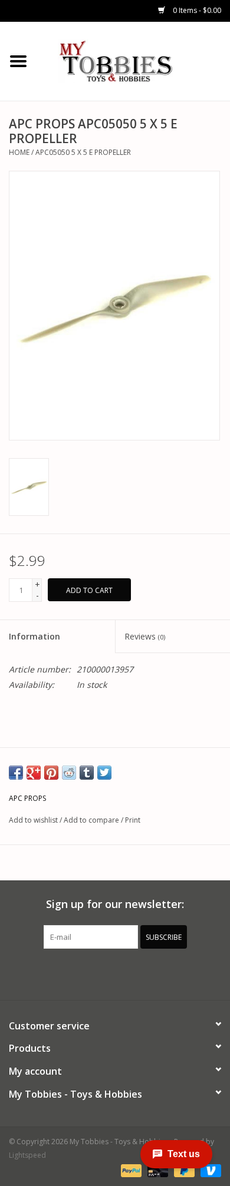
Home (19, 152)
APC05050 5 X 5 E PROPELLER (83, 152)
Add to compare (92, 820)
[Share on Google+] (34, 773)
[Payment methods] (130, 1170)
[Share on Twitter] (104, 773)
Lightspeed (27, 1155)
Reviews (144, 636)
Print (132, 820)
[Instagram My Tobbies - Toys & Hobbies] (157, 972)
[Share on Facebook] (16, 773)
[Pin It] (51, 773)
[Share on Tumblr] (87, 773)
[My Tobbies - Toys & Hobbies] (133, 60)
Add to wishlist (33, 820)
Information (34, 636)
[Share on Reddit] (69, 773)
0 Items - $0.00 (196, 10)
